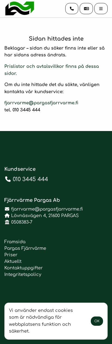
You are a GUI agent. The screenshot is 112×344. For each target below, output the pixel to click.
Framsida (15, 241)
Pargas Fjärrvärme (25, 248)
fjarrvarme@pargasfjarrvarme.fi (41, 103)
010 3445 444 (30, 179)
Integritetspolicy (22, 274)
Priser (10, 254)
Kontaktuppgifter (23, 268)
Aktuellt (12, 261)
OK (96, 321)
